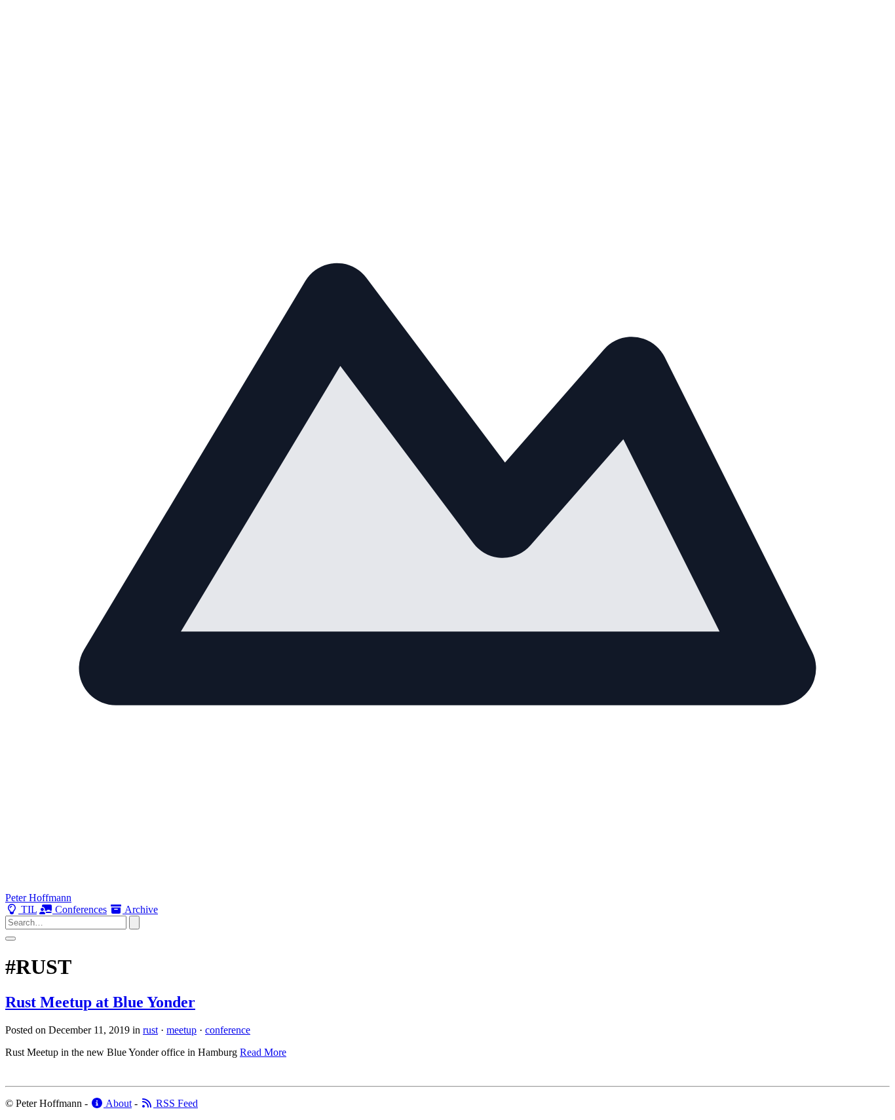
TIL (27, 909)
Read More (263, 1052)
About (118, 1103)
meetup (181, 1030)
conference (227, 1030)
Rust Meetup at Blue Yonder (100, 1002)
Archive (140, 909)
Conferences (79, 909)
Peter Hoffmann (38, 897)
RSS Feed (175, 1103)
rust (150, 1030)
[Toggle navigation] (10, 939)
